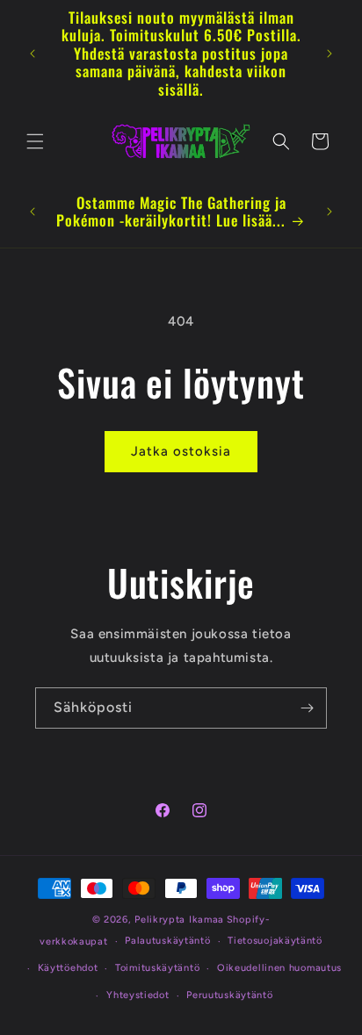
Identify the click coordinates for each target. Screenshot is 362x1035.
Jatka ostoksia (181, 451)
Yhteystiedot (137, 995)
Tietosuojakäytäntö (275, 940)
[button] (35, 141)
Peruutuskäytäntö (229, 995)
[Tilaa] (306, 708)
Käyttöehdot (68, 968)
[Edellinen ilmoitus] (32, 53)
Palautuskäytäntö (167, 940)
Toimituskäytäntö (157, 968)
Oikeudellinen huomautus (279, 968)
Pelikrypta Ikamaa (179, 919)
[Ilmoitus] (329, 53)
